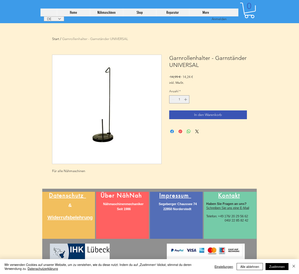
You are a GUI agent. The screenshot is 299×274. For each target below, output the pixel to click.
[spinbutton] (179, 99)
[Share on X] (197, 131)
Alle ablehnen (249, 266)
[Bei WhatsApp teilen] (188, 131)
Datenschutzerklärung (43, 268)
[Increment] (186, 99)
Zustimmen (277, 266)
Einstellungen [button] (224, 266)
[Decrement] (172, 99)
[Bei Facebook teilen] (172, 131)
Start (55, 39)
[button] (249, 10)
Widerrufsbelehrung (70, 217)
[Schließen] (293, 267)
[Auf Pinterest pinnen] (180, 131)
